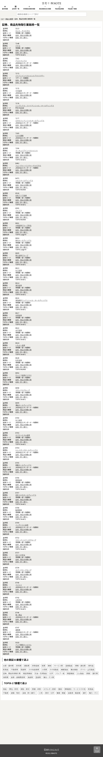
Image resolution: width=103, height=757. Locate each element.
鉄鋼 (88, 673)
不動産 (5, 693)
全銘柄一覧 (15, 9)
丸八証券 (18, 420)
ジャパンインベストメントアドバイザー (29, 75)
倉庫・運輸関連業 (18, 677)
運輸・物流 (15, 693)
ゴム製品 (80, 673)
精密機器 (70, 673)
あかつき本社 (20, 555)
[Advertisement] (51, 725)
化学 (51, 673)
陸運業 (23, 669)
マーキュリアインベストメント (26, 150)
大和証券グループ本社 (23, 225)
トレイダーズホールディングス (26, 450)
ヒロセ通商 (19, 135)
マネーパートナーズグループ (25, 540)
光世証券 (18, 315)
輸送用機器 (27, 673)
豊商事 (17, 630)
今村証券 (18, 90)
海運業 (30, 677)
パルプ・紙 (60, 673)
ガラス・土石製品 (87, 669)
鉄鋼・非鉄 (36, 689)
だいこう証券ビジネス (23, 375)
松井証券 (18, 360)
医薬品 (5, 669)
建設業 (26, 665)
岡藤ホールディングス (23, 465)
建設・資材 (25, 689)
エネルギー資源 (49, 689)
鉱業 (43, 665)
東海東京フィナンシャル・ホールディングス (31, 300)
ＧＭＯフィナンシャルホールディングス (29, 120)
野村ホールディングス (23, 240)
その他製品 (54, 669)
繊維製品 (64, 669)
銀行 (84, 693)
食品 (5, 689)
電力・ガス (93, 693)
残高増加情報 (59, 9)
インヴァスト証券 (21, 525)
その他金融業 (34, 669)
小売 (41, 693)
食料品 (90, 665)
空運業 (38, 677)
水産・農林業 (8, 665)
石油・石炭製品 (41, 673)
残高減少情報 (72, 9)
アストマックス (21, 61)
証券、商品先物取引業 (23, 35)
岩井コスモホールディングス (25, 495)
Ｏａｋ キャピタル (22, 31)
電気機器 (74, 669)
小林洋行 (18, 600)
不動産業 (14, 669)
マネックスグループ (22, 390)
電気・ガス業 (48, 677)
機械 (49, 665)
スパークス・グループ (23, 570)
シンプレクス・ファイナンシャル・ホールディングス (34, 105)
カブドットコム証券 (22, 435)
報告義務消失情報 (45, 9)
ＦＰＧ (17, 46)
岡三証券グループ (21, 255)
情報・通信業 (80, 665)
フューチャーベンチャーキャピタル (28, 165)
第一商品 (18, 615)
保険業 (5, 677)
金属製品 (68, 665)
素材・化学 (49, 693)
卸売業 (18, 665)
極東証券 (18, 480)
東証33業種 (9, 19)
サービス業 (58, 665)
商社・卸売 (13, 689)
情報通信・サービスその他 (75, 689)
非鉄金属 (35, 665)
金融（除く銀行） (21, 37)
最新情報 (5, 9)
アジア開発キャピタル (23, 645)
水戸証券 (18, 330)
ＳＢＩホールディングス (24, 180)
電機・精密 (61, 693)
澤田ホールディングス (23, 405)
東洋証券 (18, 285)
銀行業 (95, 673)
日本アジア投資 (21, 195)
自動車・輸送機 (74, 693)
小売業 (44, 669)
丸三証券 (18, 270)
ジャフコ (18, 210)
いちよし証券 (20, 345)
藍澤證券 (18, 510)
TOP (2, 19)
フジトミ (18, 585)
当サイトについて (52, 749)
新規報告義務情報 (29, 9)
